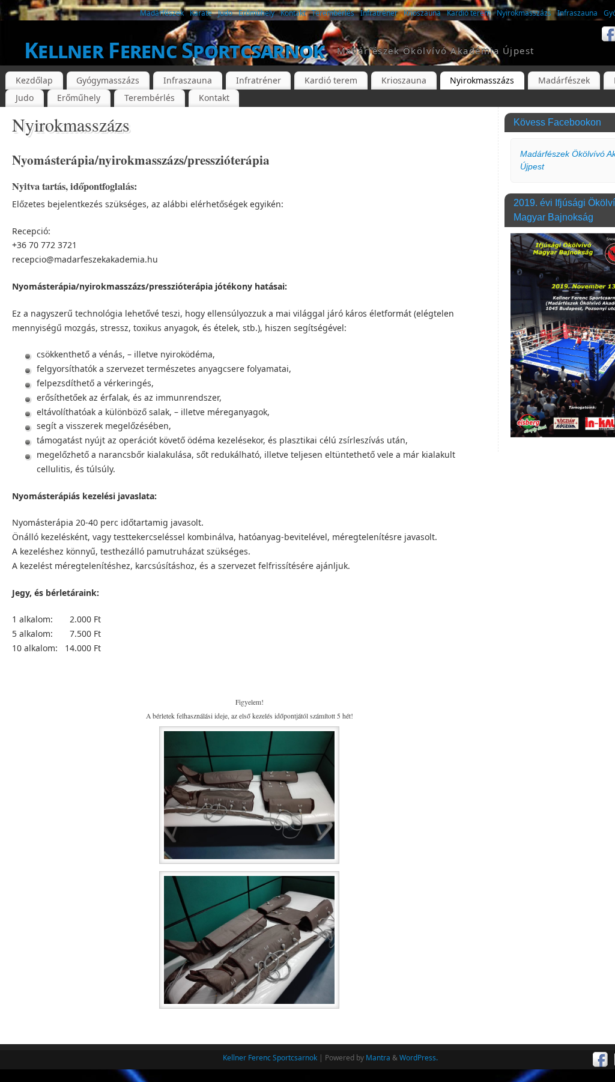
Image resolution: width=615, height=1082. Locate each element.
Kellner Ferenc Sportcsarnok (174, 50)
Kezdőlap (34, 80)
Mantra (378, 1058)
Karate (201, 13)
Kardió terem (469, 13)
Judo (225, 13)
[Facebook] (600, 1060)
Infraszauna (577, 13)
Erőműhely (256, 13)
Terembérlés (333, 13)
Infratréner (379, 13)
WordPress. (418, 1058)
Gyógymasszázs (107, 80)
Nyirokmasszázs (524, 13)
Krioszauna (422, 13)
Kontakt (293, 13)
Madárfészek (162, 13)
